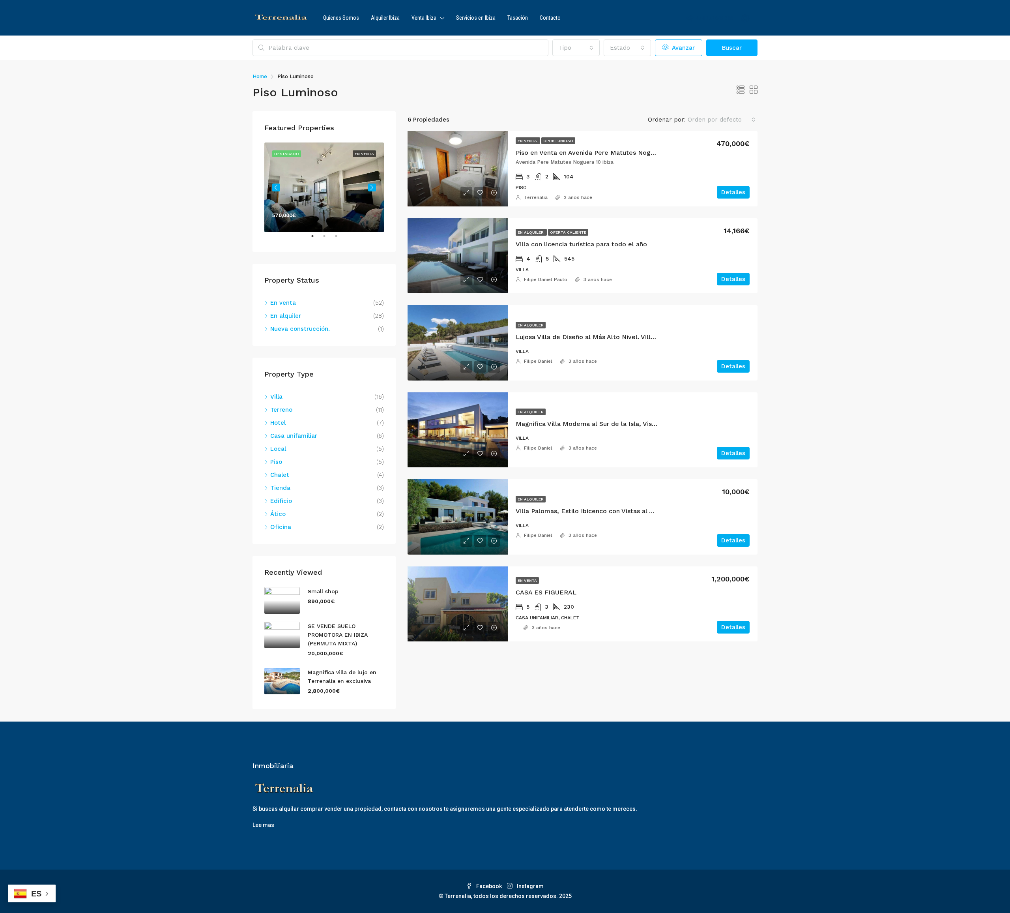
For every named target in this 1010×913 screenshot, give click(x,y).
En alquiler (531, 232)
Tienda (280, 487)
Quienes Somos (341, 18)
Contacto (550, 18)
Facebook (489, 886)
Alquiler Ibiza (385, 18)
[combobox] (576, 47)
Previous (276, 187)
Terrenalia (536, 197)
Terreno (281, 409)
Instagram (530, 886)
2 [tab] (328, 239)
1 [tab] (316, 239)
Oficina (280, 527)
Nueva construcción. (300, 328)
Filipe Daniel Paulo (545, 279)
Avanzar (682, 47)
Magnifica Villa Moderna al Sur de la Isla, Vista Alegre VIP (604, 423)
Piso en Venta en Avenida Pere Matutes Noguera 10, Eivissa (606, 152)
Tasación (517, 18)
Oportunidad (558, 141)
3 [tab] (340, 239)
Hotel (278, 422)
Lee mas (263, 825)
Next (372, 187)
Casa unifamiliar (293, 435)
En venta (528, 141)
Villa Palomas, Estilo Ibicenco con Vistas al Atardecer (597, 511)
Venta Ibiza (423, 18)
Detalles (733, 192)
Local (278, 448)
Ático (278, 513)
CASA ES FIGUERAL (546, 592)
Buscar (732, 47)
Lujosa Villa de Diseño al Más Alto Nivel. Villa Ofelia (595, 337)
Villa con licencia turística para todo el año (581, 244)
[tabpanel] (324, 187)
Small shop (323, 591)
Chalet (279, 474)
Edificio (281, 500)
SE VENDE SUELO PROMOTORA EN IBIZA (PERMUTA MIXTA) (338, 635)
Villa (276, 396)
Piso (276, 461)
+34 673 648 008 (714, 18)
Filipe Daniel (538, 361)
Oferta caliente (568, 232)
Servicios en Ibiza (476, 18)
